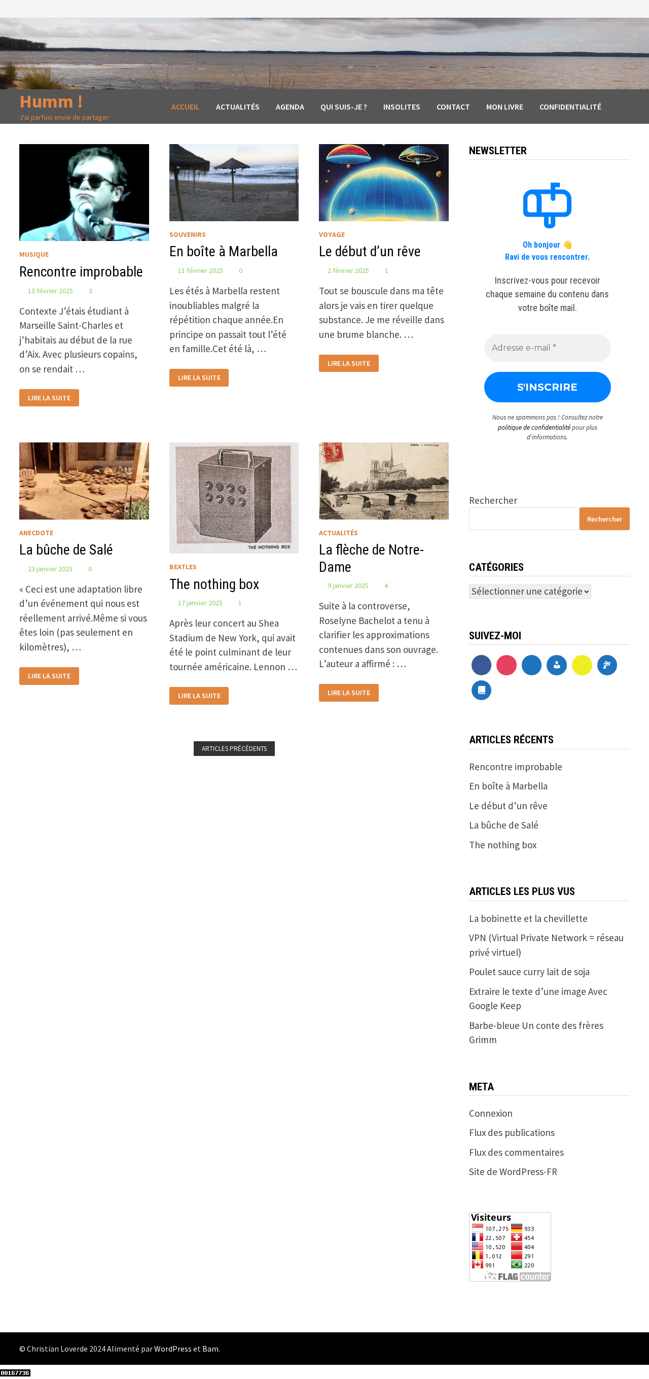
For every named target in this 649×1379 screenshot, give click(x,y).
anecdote (36, 532)
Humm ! (51, 101)
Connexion (491, 1113)
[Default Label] (532, 665)
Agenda (290, 106)
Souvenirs (187, 234)
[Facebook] (481, 665)
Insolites (401, 106)
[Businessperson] (556, 665)
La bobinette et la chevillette (528, 918)
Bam (210, 1348)
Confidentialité (570, 106)
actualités (338, 532)
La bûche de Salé (66, 549)
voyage (332, 234)
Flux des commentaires (516, 1152)
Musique (34, 254)
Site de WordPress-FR (513, 1171)
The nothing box (214, 584)
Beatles (183, 566)
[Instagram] (506, 665)
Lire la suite (48, 396)
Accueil (185, 106)
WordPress (173, 1348)
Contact (453, 106)
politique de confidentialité (534, 427)
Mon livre (504, 106)
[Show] (582, 665)
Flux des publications (512, 1132)
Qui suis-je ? (343, 106)
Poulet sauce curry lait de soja (529, 972)
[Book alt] (481, 690)
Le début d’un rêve (370, 251)
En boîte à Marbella (223, 251)
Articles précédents (234, 748)
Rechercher (493, 500)
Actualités (238, 106)
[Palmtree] (607, 665)
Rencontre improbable (81, 271)
